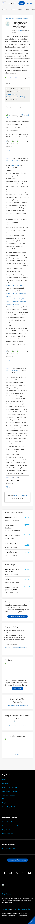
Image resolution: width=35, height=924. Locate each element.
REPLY (8, 150)
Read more (17, 688)
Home (4, 9)
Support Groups (16, 9)
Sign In (29, 3)
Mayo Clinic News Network (10, 849)
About (4, 779)
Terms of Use (6, 909)
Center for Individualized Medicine (12, 826)
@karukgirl (15, 160)
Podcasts (8, 579)
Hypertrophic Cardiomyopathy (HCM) (16, 18)
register (24, 495)
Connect (10, 3)
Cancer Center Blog (7, 822)
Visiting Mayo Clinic (11, 544)
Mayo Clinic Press (7, 830)
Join (21, 3)
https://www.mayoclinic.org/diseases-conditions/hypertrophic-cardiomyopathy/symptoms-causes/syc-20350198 (17, 298)
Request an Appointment (18, 860)
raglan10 (22, 30)
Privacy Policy (16, 909)
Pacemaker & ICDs (11, 552)
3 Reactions (9, 356)
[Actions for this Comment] (27, 141)
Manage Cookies (26, 909)
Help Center (5, 803)
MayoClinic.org (6, 894)
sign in (16, 495)
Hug (16, 80)
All (29, 513)
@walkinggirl (15, 370)
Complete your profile (17, 726)
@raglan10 (15, 165)
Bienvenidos (17, 754)
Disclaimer (5, 799)
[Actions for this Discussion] (28, 77)
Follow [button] (27, 517)
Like (6, 80)
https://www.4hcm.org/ (15, 285)
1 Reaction (8, 83)
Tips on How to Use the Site (17, 705)
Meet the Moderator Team (10, 787)
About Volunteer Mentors (9, 791)
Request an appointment (17, 616)
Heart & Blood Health (12, 535)
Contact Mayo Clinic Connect (10, 807)
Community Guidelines (8, 795)
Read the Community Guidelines (17, 648)
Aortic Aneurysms (11, 517)
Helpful (11, 80)
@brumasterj (25, 115)
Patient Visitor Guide (8, 834)
